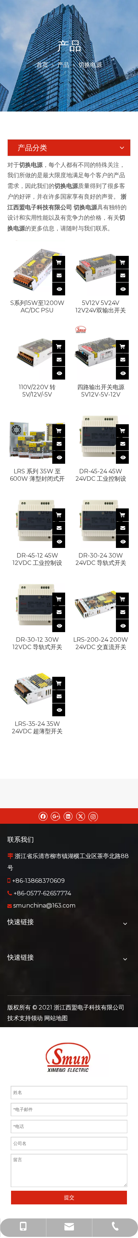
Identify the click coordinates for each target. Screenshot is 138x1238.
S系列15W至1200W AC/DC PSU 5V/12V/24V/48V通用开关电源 (37, 306)
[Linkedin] (67, 816)
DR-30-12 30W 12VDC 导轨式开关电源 (37, 643)
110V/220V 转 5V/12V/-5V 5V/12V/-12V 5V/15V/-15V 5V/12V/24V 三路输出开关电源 (37, 391)
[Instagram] (93, 816)
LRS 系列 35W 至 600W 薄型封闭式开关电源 (37, 475)
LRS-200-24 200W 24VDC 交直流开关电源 (100, 643)
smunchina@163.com (44, 905)
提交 (69, 1197)
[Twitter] (80, 816)
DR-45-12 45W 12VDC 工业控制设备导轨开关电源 (37, 559)
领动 (37, 1018)
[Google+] (55, 816)
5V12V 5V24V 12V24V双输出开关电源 (100, 306)
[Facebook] (42, 816)
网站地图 (56, 1018)
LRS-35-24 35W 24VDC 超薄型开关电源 (37, 727)
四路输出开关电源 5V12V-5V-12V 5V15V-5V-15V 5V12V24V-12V (100, 391)
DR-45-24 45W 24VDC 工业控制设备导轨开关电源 (100, 475)
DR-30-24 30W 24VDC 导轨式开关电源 (100, 559)
